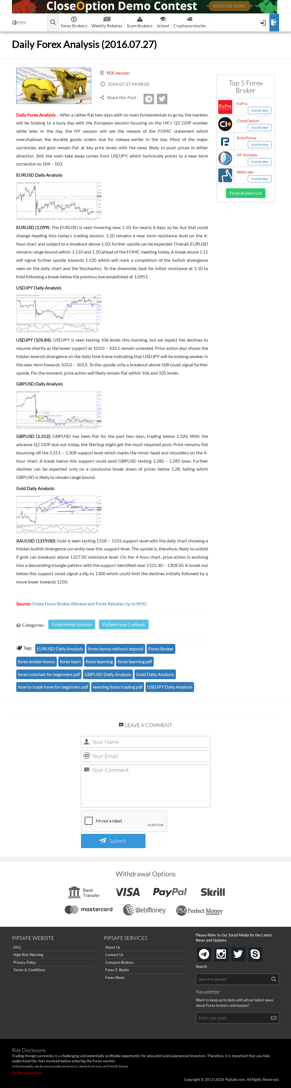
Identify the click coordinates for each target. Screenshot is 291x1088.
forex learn (70, 661)
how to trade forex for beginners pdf (53, 686)
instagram (227, 952)
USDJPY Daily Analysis (169, 686)
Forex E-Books (117, 969)
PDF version (117, 72)
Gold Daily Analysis (155, 674)
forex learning (99, 661)
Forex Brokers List (246, 193)
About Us (112, 947)
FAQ (16, 947)
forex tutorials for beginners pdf (49, 674)
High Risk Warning (28, 954)
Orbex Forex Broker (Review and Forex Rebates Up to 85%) (89, 603)
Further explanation (27, 1073)
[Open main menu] (53, 23)
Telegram (153, 100)
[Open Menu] (263, 22)
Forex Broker (161, 648)
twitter (166, 99)
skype (261, 952)
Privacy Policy (24, 962)
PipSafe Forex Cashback (124, 624)
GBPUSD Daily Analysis (108, 674)
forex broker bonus (36, 661)
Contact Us (114, 954)
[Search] (273, 979)
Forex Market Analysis (72, 624)
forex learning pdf (135, 661)
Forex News (115, 977)
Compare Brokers (119, 962)
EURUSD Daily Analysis (60, 648)
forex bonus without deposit (116, 648)
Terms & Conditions (29, 969)
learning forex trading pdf (117, 686)
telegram (210, 954)
